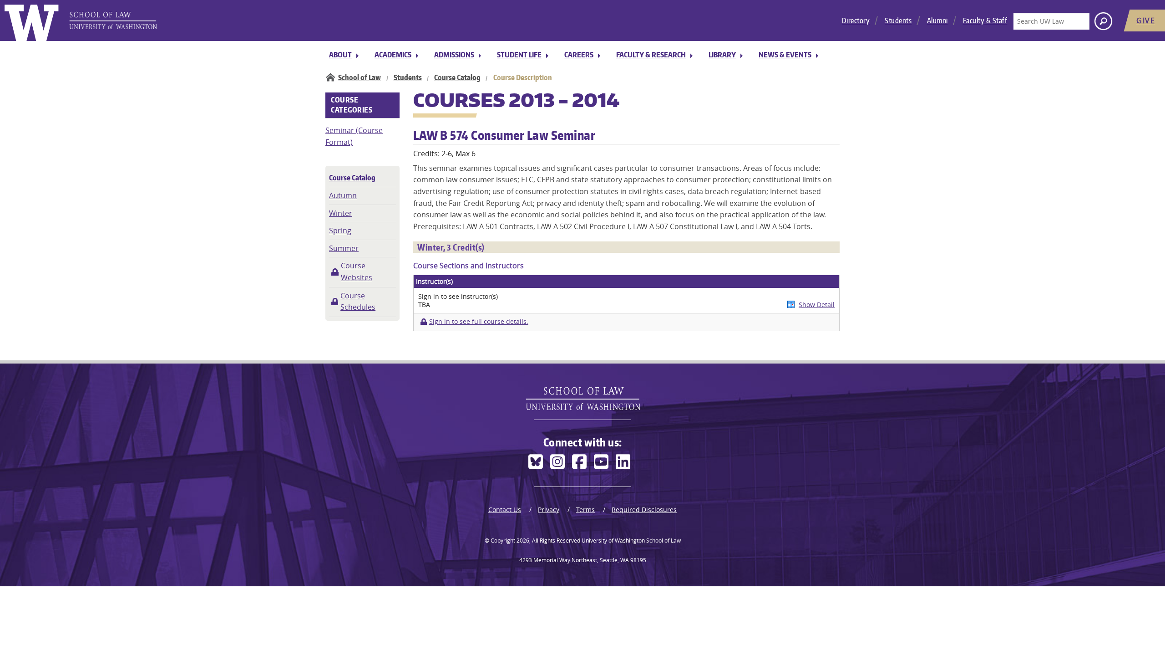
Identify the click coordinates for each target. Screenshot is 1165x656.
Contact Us (504, 509)
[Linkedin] (623, 461)
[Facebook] (579, 461)
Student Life (519, 54)
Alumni (937, 20)
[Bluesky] (535, 461)
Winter (340, 213)
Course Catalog (457, 77)
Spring (340, 231)
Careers (578, 54)
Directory (856, 20)
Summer (344, 248)
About (340, 54)
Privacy (548, 509)
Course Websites (356, 271)
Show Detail (817, 304)
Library (722, 54)
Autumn (343, 195)
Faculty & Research (651, 54)
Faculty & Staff (985, 20)
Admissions (454, 54)
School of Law (359, 77)
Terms (585, 509)
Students (898, 20)
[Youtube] (601, 461)
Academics (393, 54)
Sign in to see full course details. (478, 322)
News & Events (785, 54)
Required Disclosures (644, 509)
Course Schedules (357, 302)
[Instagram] (557, 461)
